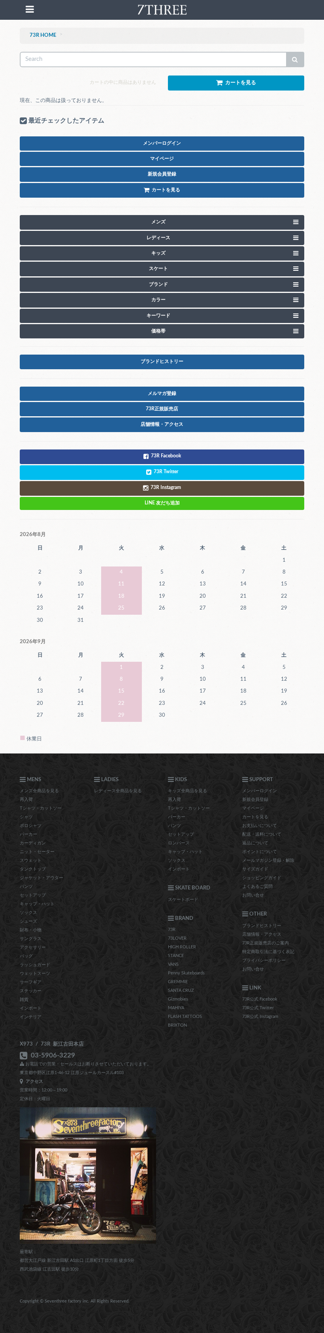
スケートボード (183, 899)
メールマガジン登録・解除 (268, 860)
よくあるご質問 (257, 886)
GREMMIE (178, 982)
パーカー (28, 834)
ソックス (28, 912)
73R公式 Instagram (260, 1016)
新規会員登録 (255, 799)
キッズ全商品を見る (187, 791)
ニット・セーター (37, 852)
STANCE (176, 955)
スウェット (30, 860)
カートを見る (255, 817)
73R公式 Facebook (259, 999)
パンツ (26, 886)
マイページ (253, 808)
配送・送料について (261, 834)
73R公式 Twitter (258, 1008)
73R (171, 929)
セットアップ (33, 895)
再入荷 (26, 799)
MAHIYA (176, 1008)
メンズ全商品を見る (39, 791)
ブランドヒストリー (261, 925)
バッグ (26, 956)
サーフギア (30, 982)
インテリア (30, 1017)
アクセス (33, 1081)
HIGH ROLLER (182, 947)
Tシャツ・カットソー (41, 808)
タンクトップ (33, 869)
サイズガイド (255, 869)
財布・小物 (30, 930)
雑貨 (24, 999)
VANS (173, 964)
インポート (30, 1008)
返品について (255, 843)
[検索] (295, 59)
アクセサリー (33, 947)
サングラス (30, 938)
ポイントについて (259, 852)
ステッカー (30, 991)
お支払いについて (259, 825)
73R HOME (43, 35)
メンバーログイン (259, 791)
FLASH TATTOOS (185, 1016)
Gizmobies (178, 999)
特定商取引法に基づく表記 (268, 952)
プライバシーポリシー (264, 960)
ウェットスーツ (35, 973)
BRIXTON (177, 1025)
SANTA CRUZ (181, 990)
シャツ (26, 817)
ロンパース (179, 843)
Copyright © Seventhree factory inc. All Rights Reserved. (75, 1301)
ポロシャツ (30, 825)
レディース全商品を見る (118, 791)
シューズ (28, 921)
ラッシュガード (35, 965)
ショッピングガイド (261, 878)
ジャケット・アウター (41, 878)
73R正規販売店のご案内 (265, 943)
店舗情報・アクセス (261, 934)
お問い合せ (253, 895)
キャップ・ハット (37, 904)
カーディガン (33, 843)
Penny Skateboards (186, 973)
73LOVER (177, 938)
